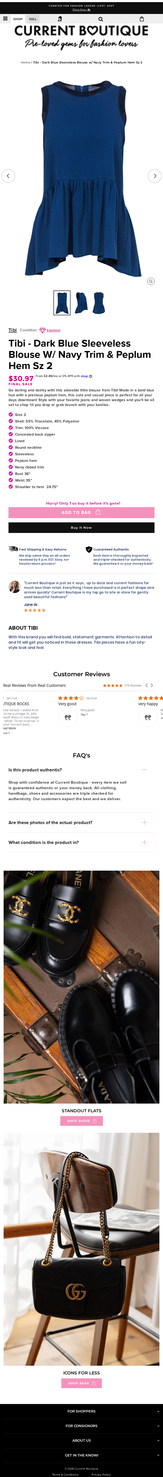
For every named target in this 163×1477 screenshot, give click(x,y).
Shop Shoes (78, 1121)
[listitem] (35, 715)
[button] (147, 685)
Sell (33, 19)
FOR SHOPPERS (81, 1411)
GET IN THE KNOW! (81, 1455)
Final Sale (20, 384)
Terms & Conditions (65, 1474)
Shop (17, 19)
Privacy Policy (101, 1474)
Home (25, 62)
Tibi (12, 330)
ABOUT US (81, 1440)
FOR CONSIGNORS (81, 1426)
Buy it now (81, 528)
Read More (33, 728)
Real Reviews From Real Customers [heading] (34, 685)
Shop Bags (79, 1383)
